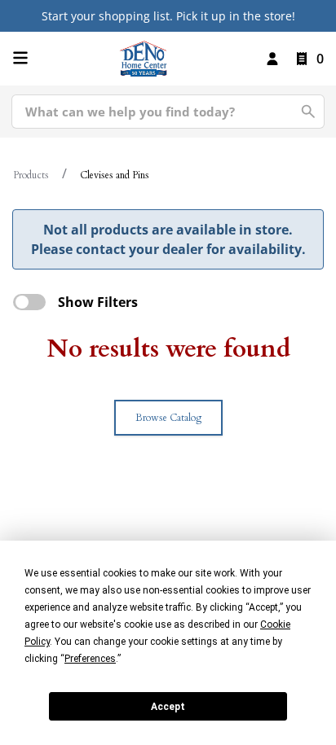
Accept (168, 706)
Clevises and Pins (114, 175)
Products (31, 175)
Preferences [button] (90, 658)
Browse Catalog (168, 417)
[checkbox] (29, 302)
